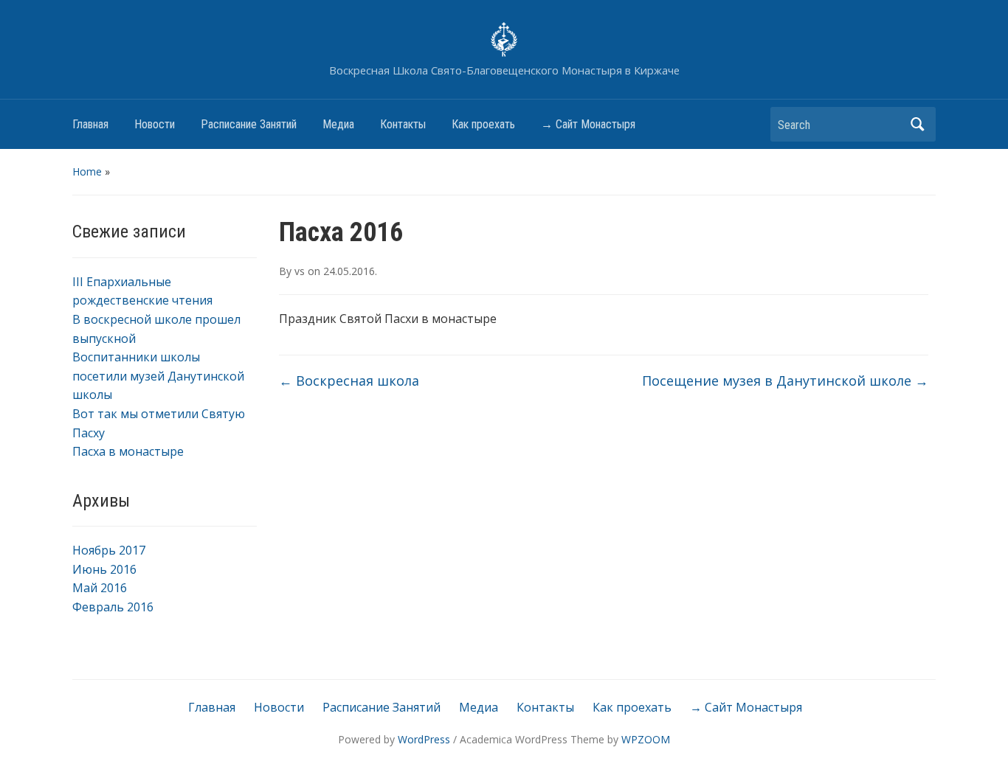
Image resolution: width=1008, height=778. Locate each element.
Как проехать (483, 124)
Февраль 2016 (112, 607)
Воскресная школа (349, 380)
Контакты (403, 124)
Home (87, 171)
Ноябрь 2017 (108, 550)
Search (917, 124)
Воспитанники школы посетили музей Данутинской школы (158, 376)
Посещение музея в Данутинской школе (785, 380)
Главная (90, 124)
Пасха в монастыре (128, 451)
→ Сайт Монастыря (588, 124)
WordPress (424, 739)
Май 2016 (99, 588)
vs (299, 271)
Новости (154, 124)
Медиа (338, 124)
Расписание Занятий (249, 124)
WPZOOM (645, 739)
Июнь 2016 (104, 569)
